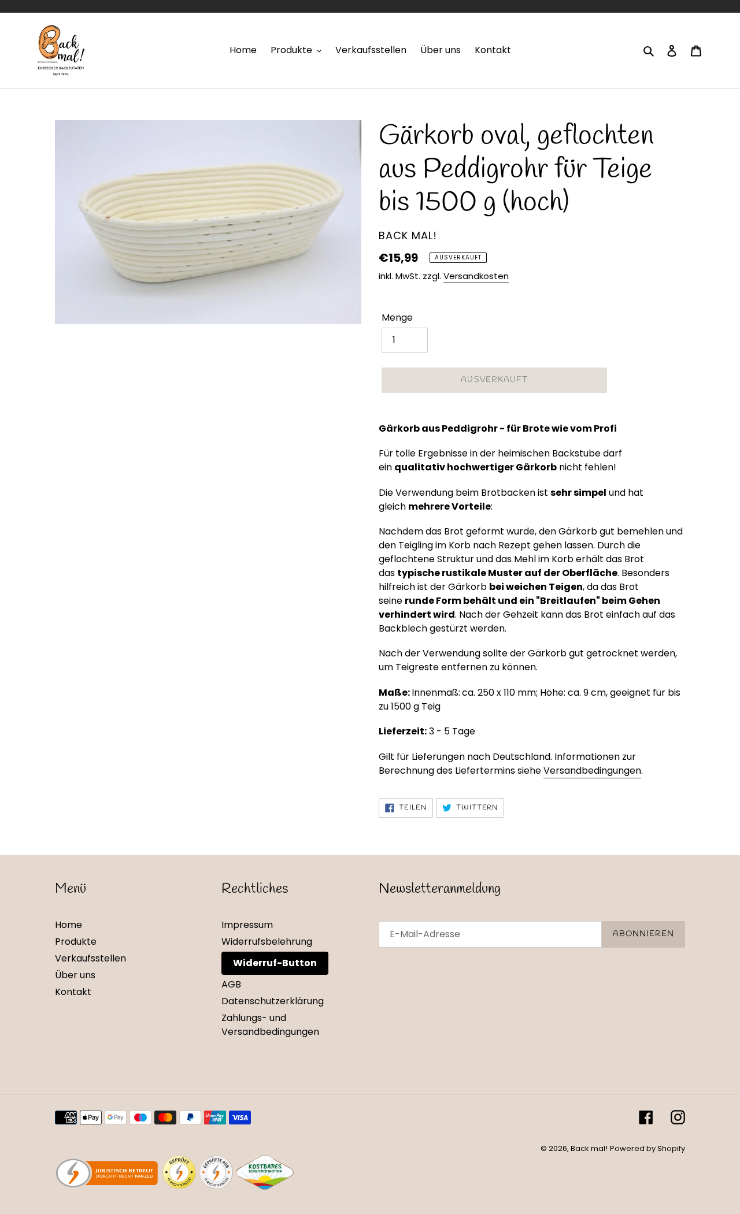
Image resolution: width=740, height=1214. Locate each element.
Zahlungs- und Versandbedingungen (270, 1024)
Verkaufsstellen (90, 958)
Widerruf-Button (275, 963)
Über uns (75, 975)
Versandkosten (476, 276)
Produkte (76, 941)
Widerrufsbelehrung (266, 941)
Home (68, 924)
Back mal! (589, 1148)
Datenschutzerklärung (272, 1001)
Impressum (247, 924)
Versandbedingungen (592, 770)
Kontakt (73, 991)
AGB (231, 984)
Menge (397, 317)
